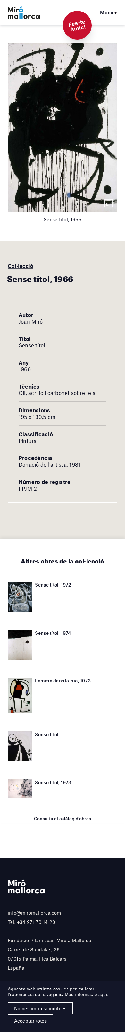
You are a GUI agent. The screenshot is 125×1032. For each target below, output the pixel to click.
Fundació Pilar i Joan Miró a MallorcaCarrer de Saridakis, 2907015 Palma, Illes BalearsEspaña (49, 954)
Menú (107, 12)
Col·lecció (20, 266)
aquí (102, 994)
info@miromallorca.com (34, 913)
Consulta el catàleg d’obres (62, 818)
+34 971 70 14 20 (36, 922)
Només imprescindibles (40, 1008)
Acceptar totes (30, 1021)
